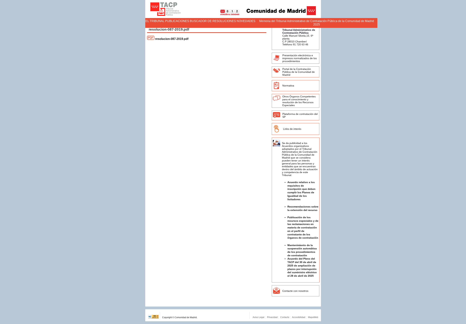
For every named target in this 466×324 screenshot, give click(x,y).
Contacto (284, 317)
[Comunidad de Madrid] (278, 14)
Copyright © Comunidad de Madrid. (179, 317)
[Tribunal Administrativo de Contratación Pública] (165, 9)
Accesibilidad (298, 317)
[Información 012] (227, 14)
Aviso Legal (258, 317)
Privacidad (272, 317)
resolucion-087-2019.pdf (171, 38)
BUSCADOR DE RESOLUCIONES (213, 21)
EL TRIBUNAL (154, 21)
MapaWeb (313, 317)
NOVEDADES (246, 21)
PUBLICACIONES (177, 21)
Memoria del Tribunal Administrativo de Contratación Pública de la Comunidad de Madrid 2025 (316, 22)
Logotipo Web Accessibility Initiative (153, 315)
